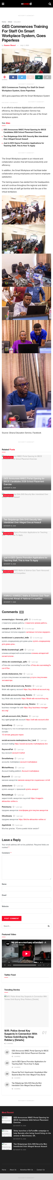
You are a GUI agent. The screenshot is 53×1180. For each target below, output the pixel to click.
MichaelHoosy (8, 767)
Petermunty (6, 806)
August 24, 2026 (10, 488)
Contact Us (41, 1169)
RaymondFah (7, 749)
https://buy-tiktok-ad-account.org (36, 689)
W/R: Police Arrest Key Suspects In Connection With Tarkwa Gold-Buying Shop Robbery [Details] (20, 1035)
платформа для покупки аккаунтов (33, 810)
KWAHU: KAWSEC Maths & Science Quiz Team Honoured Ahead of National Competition (26, 597)
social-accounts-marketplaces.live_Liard (19, 740)
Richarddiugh (7, 794)
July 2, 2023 (24, 45)
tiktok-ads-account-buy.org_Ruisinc (17, 695)
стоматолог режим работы (36, 622)
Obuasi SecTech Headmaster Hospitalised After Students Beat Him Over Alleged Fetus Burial (29, 1073)
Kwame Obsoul (10, 45)
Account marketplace (30, 771)
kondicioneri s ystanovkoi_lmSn (15, 637)
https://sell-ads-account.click (37, 719)
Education (17, 22)
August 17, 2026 (10, 602)
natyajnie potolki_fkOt (11, 628)
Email (4, 895)
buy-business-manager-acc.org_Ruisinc (19, 704)
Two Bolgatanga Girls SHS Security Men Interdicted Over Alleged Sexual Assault (26, 137)
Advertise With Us (26, 1169)
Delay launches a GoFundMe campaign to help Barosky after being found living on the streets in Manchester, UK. (32, 1133)
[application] (26, 954)
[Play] (5, 965)
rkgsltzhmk (6, 825)
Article (10, 22)
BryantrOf (6, 776)
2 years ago (19, 825)
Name (4, 884)
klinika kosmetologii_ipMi (12, 649)
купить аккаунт (32, 789)
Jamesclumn (7, 785)
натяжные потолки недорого (38, 632)
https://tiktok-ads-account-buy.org (34, 698)
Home (4, 22)
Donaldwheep (7, 758)
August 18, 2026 (10, 564)
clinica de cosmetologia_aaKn (14, 661)
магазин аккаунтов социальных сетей (34, 780)
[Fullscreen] (48, 965)
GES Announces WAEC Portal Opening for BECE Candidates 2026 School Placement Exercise (25, 131)
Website (5, 906)
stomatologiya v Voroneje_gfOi (15, 619)
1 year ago (30, 650)
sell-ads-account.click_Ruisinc (15, 716)
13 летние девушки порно (13, 734)
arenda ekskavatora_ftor (12, 673)
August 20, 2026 (10, 526)
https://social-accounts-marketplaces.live (31, 743)
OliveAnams (7, 816)
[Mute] (43, 965)
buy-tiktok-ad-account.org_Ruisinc (16, 686)
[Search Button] (48, 925)
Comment (7, 853)
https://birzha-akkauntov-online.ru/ (32, 819)
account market (18, 752)
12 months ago (36, 619)
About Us (13, 1169)
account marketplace (28, 761)
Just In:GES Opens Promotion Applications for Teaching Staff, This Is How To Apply (24, 144)
